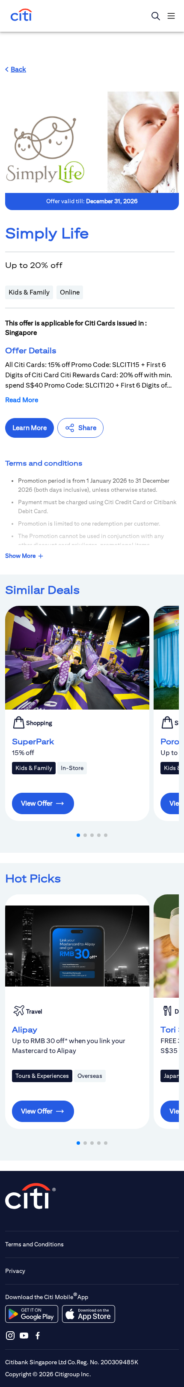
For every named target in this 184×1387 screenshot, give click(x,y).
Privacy (15, 1270)
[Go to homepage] (21, 15)
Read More (21, 400)
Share (87, 428)
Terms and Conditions (34, 1244)
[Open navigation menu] (171, 15)
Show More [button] (20, 555)
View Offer (37, 803)
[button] (15, 69)
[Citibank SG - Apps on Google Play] (31, 1314)
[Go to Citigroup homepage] (30, 1196)
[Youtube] (24, 1335)
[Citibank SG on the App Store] (88, 1314)
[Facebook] (38, 1335)
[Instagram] (10, 1335)
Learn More (29, 428)
